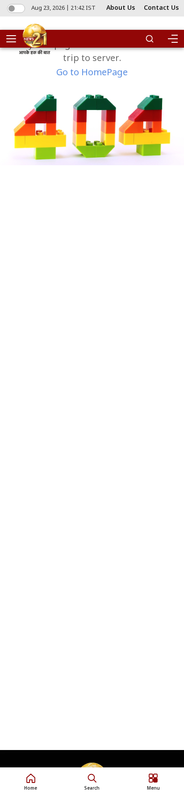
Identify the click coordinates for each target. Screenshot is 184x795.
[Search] (149, 39)
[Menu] (172, 39)
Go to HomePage (92, 73)
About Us (120, 8)
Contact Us (161, 8)
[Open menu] (14, 39)
